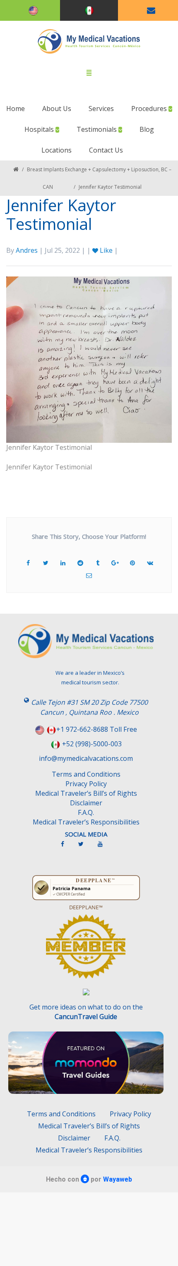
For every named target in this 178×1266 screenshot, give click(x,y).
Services (101, 108)
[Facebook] (66, 847)
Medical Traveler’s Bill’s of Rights (86, 793)
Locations (56, 150)
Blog (147, 129)
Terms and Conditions (86, 774)
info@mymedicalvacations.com (86, 758)
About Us (56, 108)
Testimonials (97, 129)
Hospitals (39, 129)
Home (15, 108)
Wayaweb (117, 1179)
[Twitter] (85, 847)
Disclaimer (86, 802)
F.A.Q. (86, 812)
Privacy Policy (86, 783)
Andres (27, 250)
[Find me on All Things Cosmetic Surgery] (86, 950)
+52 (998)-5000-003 (92, 743)
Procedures (149, 108)
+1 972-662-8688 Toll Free (96, 729)
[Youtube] (104, 847)
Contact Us (106, 150)
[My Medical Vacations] (89, 41)
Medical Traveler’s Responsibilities (86, 822)
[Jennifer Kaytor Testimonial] (89, 358)
